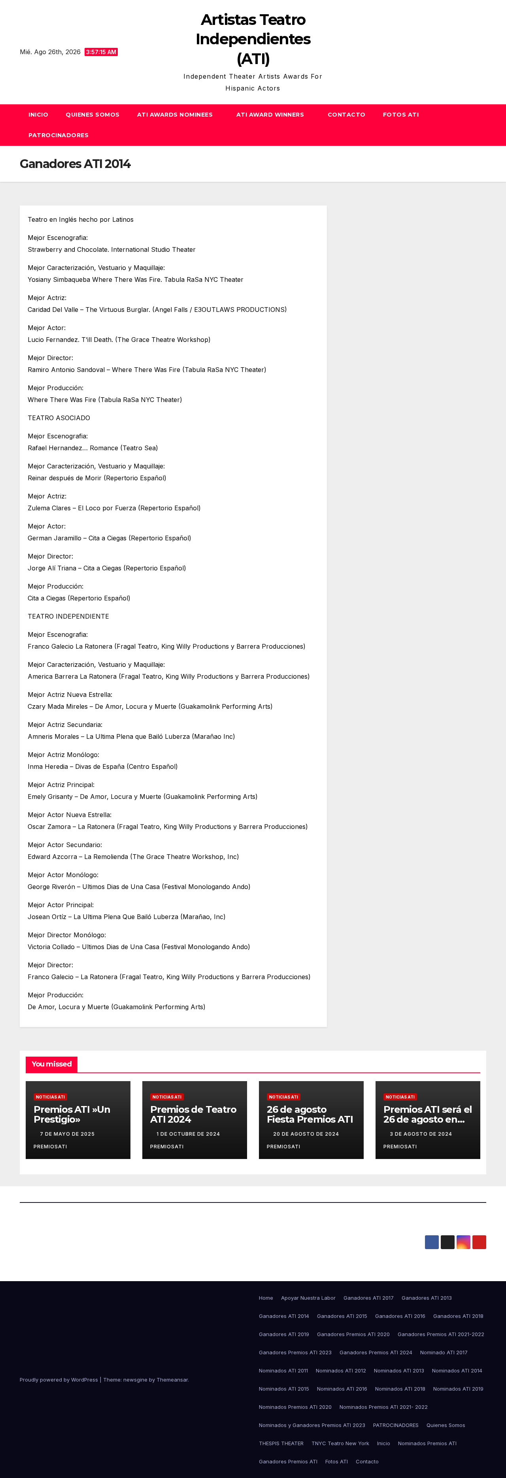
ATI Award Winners (271, 114)
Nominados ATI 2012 (341, 1370)
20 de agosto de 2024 (307, 1134)
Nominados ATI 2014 (457, 1370)
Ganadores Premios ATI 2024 (376, 1352)
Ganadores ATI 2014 (284, 1316)
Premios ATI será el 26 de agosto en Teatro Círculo (427, 1119)
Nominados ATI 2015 (284, 1389)
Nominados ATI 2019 (458, 1389)
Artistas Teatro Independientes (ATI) (253, 39)
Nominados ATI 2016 (342, 1389)
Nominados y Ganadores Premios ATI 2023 (312, 1425)
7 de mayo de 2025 (68, 1134)
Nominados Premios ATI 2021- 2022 (384, 1407)
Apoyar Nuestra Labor (308, 1298)
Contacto (347, 114)
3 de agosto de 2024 (422, 1134)
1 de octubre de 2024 (189, 1134)
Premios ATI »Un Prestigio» (72, 1114)
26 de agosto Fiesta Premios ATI (310, 1114)
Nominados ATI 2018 (400, 1389)
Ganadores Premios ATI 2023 (295, 1352)
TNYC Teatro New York (340, 1443)
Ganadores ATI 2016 (400, 1316)
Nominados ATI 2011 (283, 1370)
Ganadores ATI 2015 (342, 1316)
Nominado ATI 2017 (444, 1352)
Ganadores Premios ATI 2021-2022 (441, 1334)
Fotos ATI (401, 114)
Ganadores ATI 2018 (458, 1316)
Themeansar (172, 1379)
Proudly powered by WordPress (60, 1379)
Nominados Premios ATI (427, 1443)
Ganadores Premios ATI (288, 1461)
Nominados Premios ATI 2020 (295, 1407)
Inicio (38, 114)
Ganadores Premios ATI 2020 (353, 1334)
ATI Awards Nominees (176, 114)
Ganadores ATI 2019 (284, 1334)
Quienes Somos (93, 114)
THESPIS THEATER (281, 1443)
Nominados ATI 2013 (399, 1370)
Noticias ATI (50, 1097)
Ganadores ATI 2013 (427, 1298)
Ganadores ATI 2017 (369, 1298)
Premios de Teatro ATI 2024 (193, 1114)
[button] (480, 125)
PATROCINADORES (59, 135)
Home (266, 1298)
